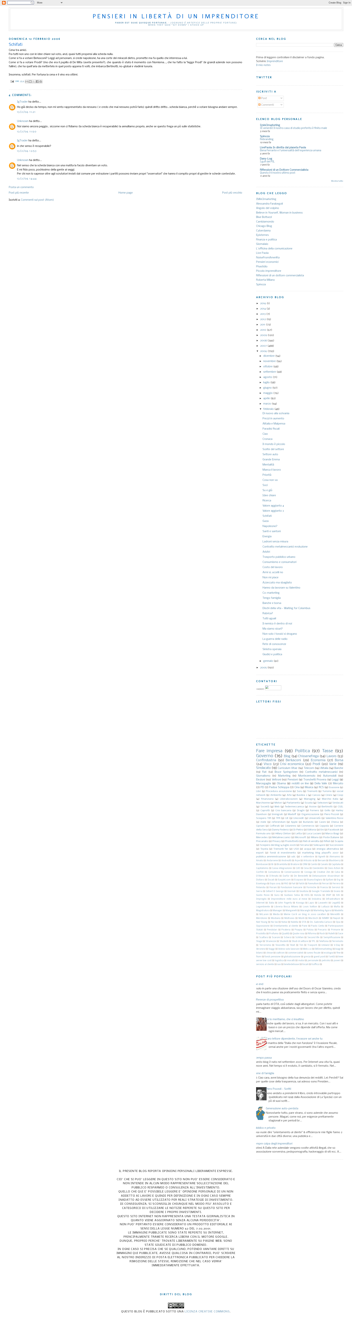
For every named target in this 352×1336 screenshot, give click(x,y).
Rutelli (331, 934)
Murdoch (313, 918)
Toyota (264, 849)
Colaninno (290, 826)
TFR (278, 818)
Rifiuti (327, 841)
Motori (278, 802)
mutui (301, 961)
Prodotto (261, 934)
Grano (337, 891)
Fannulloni (313, 884)
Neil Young (261, 922)
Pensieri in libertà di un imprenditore (176, 16)
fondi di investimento (283, 852)
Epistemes (262, 235)
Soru (299, 791)
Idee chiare (269, 495)
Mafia (337, 907)
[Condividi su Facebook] (37, 81)
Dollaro (260, 880)
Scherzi (288, 937)
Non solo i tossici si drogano (280, 633)
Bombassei (262, 864)
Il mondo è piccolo (274, 444)
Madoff (292, 814)
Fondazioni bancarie (291, 887)
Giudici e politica (272, 654)
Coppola (324, 826)
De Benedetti (301, 876)
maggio (268, 393)
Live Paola (262, 253)
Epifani (329, 880)
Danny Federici (280, 829)
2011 (263, 324)
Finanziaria (267, 799)
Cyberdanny (263, 230)
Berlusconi (293, 760)
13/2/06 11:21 (26, 112)
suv (279, 964)
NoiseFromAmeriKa (268, 257)
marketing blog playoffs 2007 (320, 852)
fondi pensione (272, 957)
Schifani (299, 937)
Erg (338, 880)
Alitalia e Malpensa (274, 423)
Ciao (265, 434)
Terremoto (337, 941)
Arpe (297, 861)
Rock (322, 934)
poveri (337, 961)
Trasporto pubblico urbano (279, 557)
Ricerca (267, 500)
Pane (304, 926)
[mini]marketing (270, 125)
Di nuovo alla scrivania (276, 413)
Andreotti (286, 861)
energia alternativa (328, 849)
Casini (322, 822)
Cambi (314, 864)
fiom (258, 957)
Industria (316, 899)
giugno (267, 387)
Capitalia (335, 864)
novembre (269, 361)
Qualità (285, 934)
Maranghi (305, 911)
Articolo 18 (308, 861)
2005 (263, 667)
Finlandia (260, 887)
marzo (267, 403)
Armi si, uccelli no (273, 572)
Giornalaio (262, 244)
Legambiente (263, 907)
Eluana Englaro (314, 880)
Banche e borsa (272, 603)
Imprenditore (275, 61)
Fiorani (273, 887)
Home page (125, 192)
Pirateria (285, 930)
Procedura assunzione (279, 791)
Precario (322, 930)
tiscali (305, 964)
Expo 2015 (275, 884)
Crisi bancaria (283, 810)
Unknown (22, 121)
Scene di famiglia (263, 1073)
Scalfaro (263, 937)
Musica (309, 787)
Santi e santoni (272, 531)
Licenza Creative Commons (207, 1311)
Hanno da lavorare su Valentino (281, 587)
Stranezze (271, 941)
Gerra (259, 891)
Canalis (324, 864)
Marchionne (263, 802)
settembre (270, 371)
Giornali (291, 891)
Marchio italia (330, 799)
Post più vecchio (232, 192)
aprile (267, 398)
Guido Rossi (263, 895)
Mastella (338, 911)
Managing (310, 799)
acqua (307, 849)
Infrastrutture (333, 899)
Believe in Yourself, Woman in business (279, 212)
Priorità (267, 475)
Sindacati (337, 802)
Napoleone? (270, 526)
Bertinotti (327, 806)
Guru (276, 895)
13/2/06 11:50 (26, 131)
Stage (259, 941)
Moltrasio (289, 918)
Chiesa (335, 822)
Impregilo (261, 899)
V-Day (337, 945)
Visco (268, 764)
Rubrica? (268, 613)
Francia (324, 887)
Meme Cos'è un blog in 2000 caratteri (305, 914)
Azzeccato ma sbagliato (277, 582)
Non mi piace (270, 577)
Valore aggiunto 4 (273, 505)
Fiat (264, 772)
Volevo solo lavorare (289, 949)
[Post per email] (12, 81)
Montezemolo (306, 775)
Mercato (338, 783)
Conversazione (292, 872)
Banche (338, 768)
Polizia (310, 930)
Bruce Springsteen (286, 772)
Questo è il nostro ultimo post (277, 173)
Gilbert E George (275, 891)
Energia (267, 536)
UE (286, 818)
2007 (263, 345)
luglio (266, 382)
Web (277, 806)
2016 (263, 303)
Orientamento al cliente (285, 926)
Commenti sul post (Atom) (37, 199)
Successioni (336, 845)
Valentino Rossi (334, 818)
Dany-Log (266, 158)
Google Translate (321, 891)
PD (262, 787)
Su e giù (267, 490)
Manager (277, 911)
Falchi (302, 884)
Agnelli (321, 857)
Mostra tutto (337, 181)
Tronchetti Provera (314, 779)
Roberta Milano (265, 280)
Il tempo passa (262, 1057)
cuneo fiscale (313, 953)
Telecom (309, 768)
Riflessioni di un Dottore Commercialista (284, 169)
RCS (321, 787)
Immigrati (277, 814)
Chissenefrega (308, 756)
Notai (284, 922)
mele (263, 822)
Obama (281, 783)
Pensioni (293, 779)
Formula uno (263, 833)
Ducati (271, 880)
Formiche (311, 887)
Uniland (325, 945)
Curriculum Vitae (287, 768)
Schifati (267, 516)
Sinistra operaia (272, 649)
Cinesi (328, 795)
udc (293, 856)
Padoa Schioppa (279, 787)
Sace (340, 934)
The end (258, 984)
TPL (313, 941)
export (260, 852)
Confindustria (266, 760)
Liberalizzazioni (289, 799)
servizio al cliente (265, 964)
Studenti (284, 941)
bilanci (259, 953)
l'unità (332, 957)
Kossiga (300, 903)
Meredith (335, 914)
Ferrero (336, 884)
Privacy (276, 841)
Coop (340, 795)
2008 (263, 340)
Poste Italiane (331, 837)
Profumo (273, 934)
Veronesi (260, 949)
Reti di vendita (311, 841)
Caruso (316, 795)
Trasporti (312, 945)
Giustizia (303, 891)
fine (338, 953)
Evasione (334, 787)
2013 (263, 314)
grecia (307, 957)
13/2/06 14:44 (27, 178)
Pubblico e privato (264, 1128)
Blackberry (334, 861)
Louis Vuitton (310, 907)
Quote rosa (298, 934)
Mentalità (268, 464)
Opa (338, 922)
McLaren (264, 914)
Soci (265, 485)
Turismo (327, 791)
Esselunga (261, 884)
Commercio (307, 826)
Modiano (275, 918)
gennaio (268, 661)
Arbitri (266, 551)
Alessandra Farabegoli (269, 203)
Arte (289, 795)
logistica (279, 961)
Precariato (262, 841)
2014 (263, 308)
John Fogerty (285, 903)
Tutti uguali (269, 618)
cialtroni (280, 953)
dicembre (269, 356)
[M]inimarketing (323, 949)
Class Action (334, 868)
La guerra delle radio (275, 639)
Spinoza (265, 136)
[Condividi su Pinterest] (41, 81)
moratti (291, 961)
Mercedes (262, 837)
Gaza (266, 521)
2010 (263, 330)
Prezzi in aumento (273, 418)
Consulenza (274, 872)
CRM (304, 864)
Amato (259, 861)
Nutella (294, 922)
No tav (274, 922)
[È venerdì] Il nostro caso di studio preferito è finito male (293, 128)
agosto (268, 377)
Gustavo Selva (292, 895)
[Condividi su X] (34, 81)
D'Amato (273, 876)
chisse (269, 953)
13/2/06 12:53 (26, 151)
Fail (293, 884)
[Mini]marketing (266, 199)
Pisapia (298, 930)
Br (272, 864)
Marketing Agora (322, 911)
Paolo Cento (317, 926)
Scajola (339, 841)
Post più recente (19, 192)
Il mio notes (263, 65)
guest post (319, 957)
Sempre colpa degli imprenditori (272, 1143)
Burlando (308, 822)
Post (264, 98)
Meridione (261, 918)
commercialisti (295, 953)
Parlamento (293, 802)
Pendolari (272, 930)
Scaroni (276, 937)
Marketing (284, 775)
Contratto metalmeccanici (321, 772)
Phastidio (261, 266)
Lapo (311, 903)
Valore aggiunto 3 (273, 510)
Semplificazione (331, 937)
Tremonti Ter (281, 849)
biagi (337, 949)
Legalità (336, 903)
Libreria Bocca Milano (286, 907)
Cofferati (275, 826)
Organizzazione (310, 814)
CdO (298, 868)
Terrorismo (265, 945)
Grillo (327, 810)
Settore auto (270, 454)
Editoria (311, 829)
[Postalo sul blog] (30, 81)
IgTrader (22, 101)
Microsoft (300, 837)
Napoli (336, 918)
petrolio (326, 961)
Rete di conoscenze (274, 644)
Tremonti (312, 791)
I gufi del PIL (267, 161)
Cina (297, 787)
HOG (307, 895)
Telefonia (324, 941)
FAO (286, 884)
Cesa (306, 868)
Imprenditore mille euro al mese (289, 899)
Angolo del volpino (267, 208)
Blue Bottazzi (264, 217)
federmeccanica (294, 806)
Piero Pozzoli (331, 814)
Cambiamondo (265, 221)
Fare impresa (269, 751)
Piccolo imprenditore (268, 271)
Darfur (286, 876)
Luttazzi (325, 907)
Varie (332, 764)
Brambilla (282, 864)
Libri (258, 791)
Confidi (260, 872)
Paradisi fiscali (271, 428)
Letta (299, 833)
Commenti (267, 104)
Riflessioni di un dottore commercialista (280, 275)
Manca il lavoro (272, 469)
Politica (302, 751)
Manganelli (291, 911)
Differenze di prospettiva (268, 999)
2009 (264, 335)
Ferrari (325, 884)
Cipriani (260, 826)
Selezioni (322, 802)
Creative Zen (323, 872)
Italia (271, 903)
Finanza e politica (266, 239)
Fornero (314, 810)
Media (276, 914)
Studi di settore (300, 941)
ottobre (268, 366)
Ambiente (276, 795)
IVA (338, 895)
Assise (313, 806)
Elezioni (260, 779)
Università (314, 818)
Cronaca (267, 439)
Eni (322, 829)
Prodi (316, 764)
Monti (301, 918)
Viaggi (271, 949)
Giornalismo (263, 775)
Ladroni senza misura (275, 541)
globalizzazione (292, 957)
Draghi (301, 810)
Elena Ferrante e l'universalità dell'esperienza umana (290, 150)
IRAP (328, 895)
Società (265, 806)
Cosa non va (270, 480)
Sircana (304, 845)
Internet (260, 903)
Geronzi (336, 887)
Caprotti (265, 810)
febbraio (268, 409)
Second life (313, 937)
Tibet (292, 945)
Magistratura (263, 911)
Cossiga (308, 872)
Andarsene (272, 861)
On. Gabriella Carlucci (321, 922)
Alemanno (334, 857)
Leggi (335, 779)
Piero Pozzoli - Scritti (278, 1089)
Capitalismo (262, 868)
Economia (318, 760)
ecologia (328, 953)
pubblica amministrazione (271, 856)
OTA (304, 922)
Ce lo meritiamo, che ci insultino (285, 1019)
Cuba (337, 872)
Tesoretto (280, 945)
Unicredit (298, 818)
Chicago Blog (264, 226)
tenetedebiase (291, 964)
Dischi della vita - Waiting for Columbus (286, 608)
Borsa (339, 760)
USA (296, 849)
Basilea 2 (302, 795)
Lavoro (331, 756)
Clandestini (318, 868)
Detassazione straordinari (326, 876)
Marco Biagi (332, 833)
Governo (264, 756)
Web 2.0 (307, 949)
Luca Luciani (314, 833)
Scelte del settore (273, 449)
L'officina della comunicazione (274, 248)
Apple (294, 822)
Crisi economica (292, 764)
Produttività (292, 841)
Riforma (312, 934)
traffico (315, 964)
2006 (264, 351)
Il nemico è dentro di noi (277, 623)
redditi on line (300, 783)
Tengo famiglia (272, 598)
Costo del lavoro (273, 567)
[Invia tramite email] (27, 81)
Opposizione (263, 926)
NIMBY (325, 918)
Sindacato (263, 768)
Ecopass (298, 880)
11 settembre (307, 857)
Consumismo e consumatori (279, 562)
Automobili (329, 775)
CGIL (340, 806)
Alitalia (324, 768)
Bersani (322, 861)
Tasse (327, 751)
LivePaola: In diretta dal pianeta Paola (283, 147)
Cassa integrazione (282, 868)
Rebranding (267, 139)
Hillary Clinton (283, 833)
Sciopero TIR (263, 818)
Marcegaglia (263, 783)
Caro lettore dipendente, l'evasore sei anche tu (294, 1038)
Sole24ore (319, 845)
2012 (263, 319)
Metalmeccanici (281, 837)
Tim (301, 945)
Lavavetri (323, 903)
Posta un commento (21, 187)
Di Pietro (298, 829)
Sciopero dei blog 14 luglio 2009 (278, 845)
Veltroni (276, 779)
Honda (317, 895)
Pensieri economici (267, 262)
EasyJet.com (284, 880)
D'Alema (260, 876)
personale (313, 961)
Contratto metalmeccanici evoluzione (285, 546)
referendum (279, 822)
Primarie (335, 930)
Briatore (295, 864)
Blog (287, 756)
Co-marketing (271, 592)
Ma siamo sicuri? (273, 628)
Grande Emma (271, 459)
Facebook (333, 829)
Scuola (309, 802)
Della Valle (321, 783)
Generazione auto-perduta (282, 1108)
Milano (315, 837)
